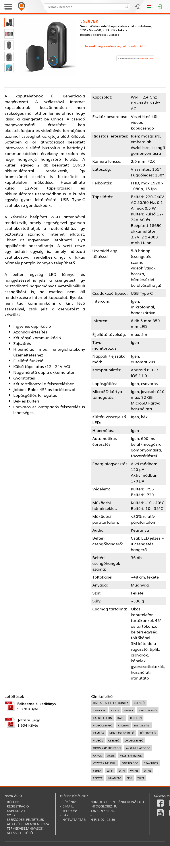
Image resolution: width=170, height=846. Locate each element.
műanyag (114, 778)
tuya (140, 778)
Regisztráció (18, 806)
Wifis (147, 770)
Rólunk (13, 802)
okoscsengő (134, 740)
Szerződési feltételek (25, 819)
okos (115, 710)
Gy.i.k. (11, 815)
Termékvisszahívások (25, 828)
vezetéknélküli (131, 755)
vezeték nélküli (104, 763)
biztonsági (142, 725)
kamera (123, 725)
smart (128, 710)
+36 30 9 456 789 (103, 810)
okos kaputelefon (107, 748)
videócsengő (102, 725)
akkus (97, 755)
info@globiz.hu (104, 806)
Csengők (114, 34)
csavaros (151, 763)
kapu (120, 718)
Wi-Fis (134, 770)
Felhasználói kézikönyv (36, 703)
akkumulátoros (138, 748)
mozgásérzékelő (121, 733)
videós (98, 740)
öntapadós (130, 763)
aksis (111, 755)
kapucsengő (148, 710)
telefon (136, 718)
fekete (97, 778)
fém (129, 778)
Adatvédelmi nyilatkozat (29, 824)
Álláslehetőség (20, 833)
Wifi (122, 770)
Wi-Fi (110, 770)
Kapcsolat (16, 810)
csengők (99, 710)
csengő (139, 703)
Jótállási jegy (28, 719)
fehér (97, 770)
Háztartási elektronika (93, 34)
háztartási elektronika (110, 703)
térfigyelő (148, 733)
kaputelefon (102, 718)
